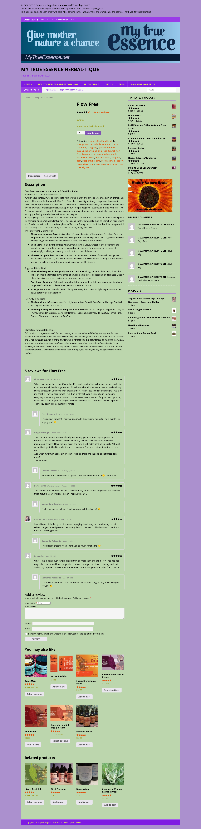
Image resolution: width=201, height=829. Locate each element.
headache (82, 157)
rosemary (100, 164)
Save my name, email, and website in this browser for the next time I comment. (66, 633)
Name (28, 623)
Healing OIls (37, 97)
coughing (92, 147)
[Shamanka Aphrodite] (131, 228)
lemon (91, 157)
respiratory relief (85, 164)
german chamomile (107, 154)
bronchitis (95, 144)
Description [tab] (34, 175)
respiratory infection (112, 160)
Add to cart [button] (59, 686)
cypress (102, 147)
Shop (108, 84)
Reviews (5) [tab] (50, 175)
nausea (107, 157)
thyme (85, 167)
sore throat (112, 164)
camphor (106, 144)
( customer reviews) (98, 112)
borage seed (83, 144)
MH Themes (76, 822)
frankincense (88, 154)
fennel (111, 150)
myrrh (98, 157)
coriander (82, 147)
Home (27, 84)
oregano (116, 157)
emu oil (111, 147)
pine (98, 160)
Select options (34, 694)
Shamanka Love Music (143, 84)
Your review (31, 606)
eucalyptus (82, 150)
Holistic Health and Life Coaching (58, 84)
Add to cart (93, 133)
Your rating (31, 603)
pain (79, 160)
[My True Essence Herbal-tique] (100, 61)
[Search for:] (161, 89)
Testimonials (91, 84)
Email (28, 628)
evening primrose (98, 150)
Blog (121, 84)
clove (115, 144)
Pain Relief (106, 141)
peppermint (88, 160)
